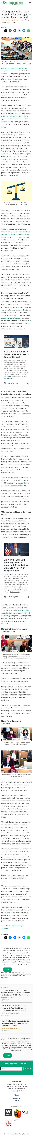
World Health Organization (10, 20)
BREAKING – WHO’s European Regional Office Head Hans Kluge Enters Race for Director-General (15, 1008)
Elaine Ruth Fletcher (9, 22)
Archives (16, 1100)
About (16, 1095)
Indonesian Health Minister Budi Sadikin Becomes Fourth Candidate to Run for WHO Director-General (15, 993)
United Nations (26, 974)
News (10, 974)
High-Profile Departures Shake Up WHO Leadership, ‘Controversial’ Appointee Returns (15, 1023)
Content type (10, 972)
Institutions (4, 974)
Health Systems (19, 972)
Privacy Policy (16, 1098)
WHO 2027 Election (7, 997)
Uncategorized (17, 974)
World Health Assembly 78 (9, 975)
